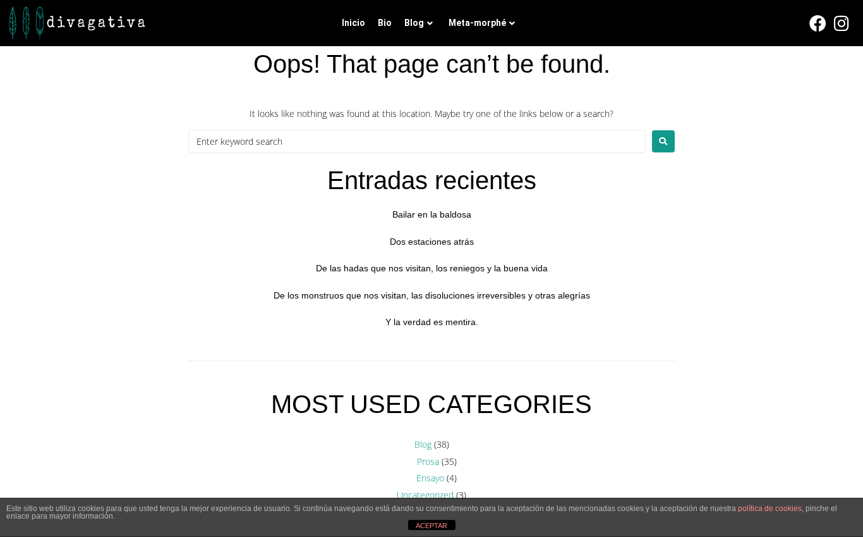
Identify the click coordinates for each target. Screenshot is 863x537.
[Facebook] (818, 23)
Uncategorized (425, 495)
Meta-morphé (477, 23)
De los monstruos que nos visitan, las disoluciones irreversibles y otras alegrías (432, 295)
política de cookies (770, 508)
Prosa (428, 461)
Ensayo (430, 478)
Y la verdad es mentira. (431, 322)
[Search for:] (417, 141)
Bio (385, 23)
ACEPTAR (431, 525)
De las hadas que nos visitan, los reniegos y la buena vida (432, 268)
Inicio (353, 23)
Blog (414, 23)
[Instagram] (842, 23)
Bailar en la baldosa (431, 214)
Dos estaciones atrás (432, 242)
